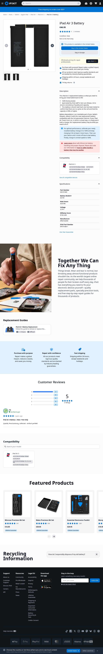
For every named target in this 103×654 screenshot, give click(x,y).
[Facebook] (71, 631)
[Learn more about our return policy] (74, 82)
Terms (30, 587)
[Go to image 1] (28, 69)
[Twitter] (75, 631)
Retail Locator (20, 584)
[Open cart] (96, 3)
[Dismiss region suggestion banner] (97, 651)
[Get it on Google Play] (46, 587)
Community (19, 577)
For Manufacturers (21, 588)
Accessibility (32, 577)
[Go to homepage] (11, 3)
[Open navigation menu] (2, 3)
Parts (10, 15)
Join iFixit (92, 61)
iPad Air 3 (41, 15)
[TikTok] (66, 631)
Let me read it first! (69, 584)
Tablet (17, 15)
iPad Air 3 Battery (52, 15)
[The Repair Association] (98, 631)
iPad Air (33, 15)
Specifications (65, 184)
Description (64, 91)
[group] (6, 45)
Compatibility (65, 158)
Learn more (68, 143)
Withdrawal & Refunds (32, 591)
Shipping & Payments (32, 602)
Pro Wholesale (20, 580)
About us (6, 577)
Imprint (30, 580)
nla (10, 410)
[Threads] (94, 631)
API (4, 592)
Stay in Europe (80, 53)
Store (5, 15)
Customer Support (6, 581)
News (17, 595)
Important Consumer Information (32, 608)
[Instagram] (79, 631)
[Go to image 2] (30, 69)
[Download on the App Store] (46, 580)
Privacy (30, 584)
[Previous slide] (49, 536)
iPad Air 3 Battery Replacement (26, 327)
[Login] (100, 3)
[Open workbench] (86, 3)
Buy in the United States (80, 48)
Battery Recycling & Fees (32, 615)
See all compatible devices (68, 177)
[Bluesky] (91, 631)
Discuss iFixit (7, 586)
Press (17, 592)
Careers (5, 589)
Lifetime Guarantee (31, 596)
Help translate (8, 631)
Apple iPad (24, 15)
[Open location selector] (91, 3)
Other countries (88, 651)
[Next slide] (54, 536)
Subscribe (94, 580)
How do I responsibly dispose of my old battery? (66, 554)
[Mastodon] (87, 631)
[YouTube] (83, 631)
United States (72, 651)
